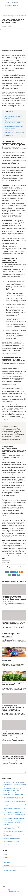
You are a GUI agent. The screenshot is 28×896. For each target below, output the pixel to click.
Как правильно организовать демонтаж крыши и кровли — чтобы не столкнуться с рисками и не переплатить (14, 598)
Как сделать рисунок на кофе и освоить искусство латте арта (13, 757)
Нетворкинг (7, 865)
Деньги (5, 860)
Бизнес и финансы (12, 2)
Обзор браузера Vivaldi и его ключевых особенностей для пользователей (12, 733)
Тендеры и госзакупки (10, 870)
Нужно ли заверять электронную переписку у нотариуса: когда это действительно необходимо (13, 839)
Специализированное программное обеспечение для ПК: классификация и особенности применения (13, 708)
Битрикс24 (6, 857)
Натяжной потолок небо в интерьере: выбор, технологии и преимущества (13, 634)
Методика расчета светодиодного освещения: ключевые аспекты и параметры (14, 116)
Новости (4, 26)
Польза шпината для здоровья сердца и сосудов (13, 683)
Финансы (6, 873)
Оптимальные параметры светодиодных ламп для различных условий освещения (13, 126)
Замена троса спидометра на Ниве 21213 (15, 844)
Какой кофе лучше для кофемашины (13, 831)
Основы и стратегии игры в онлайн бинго (11, 659)
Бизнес (5, 854)
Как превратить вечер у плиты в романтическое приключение (13, 623)
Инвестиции (7, 862)
